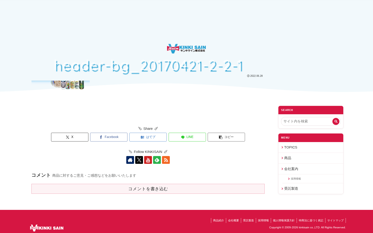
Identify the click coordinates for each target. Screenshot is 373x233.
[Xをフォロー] (139, 160)
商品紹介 (218, 220)
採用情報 (296, 178)
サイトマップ (335, 220)
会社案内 (291, 169)
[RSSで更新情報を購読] (166, 160)
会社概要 (233, 220)
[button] (226, 137)
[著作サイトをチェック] (130, 160)
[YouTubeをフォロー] (148, 160)
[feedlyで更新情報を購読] (157, 160)
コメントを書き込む (148, 188)
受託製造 (291, 188)
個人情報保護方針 (284, 220)
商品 (287, 158)
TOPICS (290, 147)
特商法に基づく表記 (311, 220)
